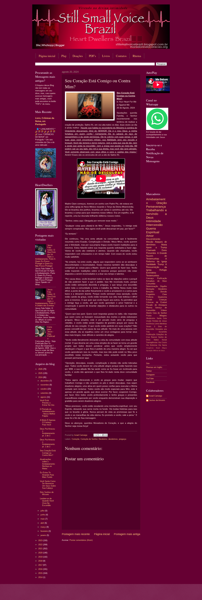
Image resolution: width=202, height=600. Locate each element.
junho (43, 515)
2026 (40, 369)
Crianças (163, 300)
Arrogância (149, 348)
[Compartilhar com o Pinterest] (106, 435)
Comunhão (150, 284)
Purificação (162, 278)
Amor (150, 235)
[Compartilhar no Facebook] (103, 435)
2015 (40, 573)
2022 (40, 544)
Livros (106, 56)
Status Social (160, 340)
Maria (164, 244)
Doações (78, 56)
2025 (40, 373)
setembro (45, 393)
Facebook (150, 382)
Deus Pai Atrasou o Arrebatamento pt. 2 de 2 (47, 432)
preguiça (122, 439)
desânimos (113, 439)
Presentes (151, 253)
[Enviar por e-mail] (94, 435)
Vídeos (164, 310)
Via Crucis (162, 342)
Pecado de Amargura (156, 305)
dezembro (45, 381)
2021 (40, 548)
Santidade (151, 264)
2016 (40, 569)
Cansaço (150, 278)
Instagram (150, 375)
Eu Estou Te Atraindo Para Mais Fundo (47, 474)
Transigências (151, 342)
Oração (161, 203)
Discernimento (153, 239)
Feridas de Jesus (159, 321)
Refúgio (163, 270)
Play (64, 56)
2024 (40, 377)
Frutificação (150, 334)
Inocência (150, 324)
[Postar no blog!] (97, 435)
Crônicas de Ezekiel (156, 302)
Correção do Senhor (89, 439)
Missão (149, 242)
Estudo (149, 300)
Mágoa (164, 348)
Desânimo (103, 439)
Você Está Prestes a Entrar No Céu (47, 402)
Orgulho (163, 286)
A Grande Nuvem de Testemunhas (156, 256)
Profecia (149, 297)
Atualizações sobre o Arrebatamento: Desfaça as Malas (47, 464)
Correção (75, 439)
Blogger (125, 594)
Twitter (149, 371)
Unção (148, 321)
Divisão (163, 292)
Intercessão (154, 224)
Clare (164, 294)
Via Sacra (162, 345)
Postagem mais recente (76, 534)
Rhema (137, 56)
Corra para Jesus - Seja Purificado (51, 333)
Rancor (154, 337)
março (43, 527)
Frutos (149, 316)
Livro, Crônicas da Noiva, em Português (44, 121)
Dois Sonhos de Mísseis (47, 493)
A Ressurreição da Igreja (156, 267)
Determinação (152, 286)
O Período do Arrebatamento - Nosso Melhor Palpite (47, 412)
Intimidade (153, 221)
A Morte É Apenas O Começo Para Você (47, 422)
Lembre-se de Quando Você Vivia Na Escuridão (47, 501)
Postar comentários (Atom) (81, 540)
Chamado (151, 250)
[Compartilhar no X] (100, 435)
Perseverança (156, 206)
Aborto (149, 313)
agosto (44, 397)
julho (43, 511)
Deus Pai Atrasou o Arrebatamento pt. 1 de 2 (47, 443)
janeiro (44, 535)
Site (148, 363)
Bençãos (150, 292)
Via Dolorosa (151, 345)
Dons (164, 250)
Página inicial (47, 56)
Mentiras (163, 324)
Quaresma (162, 297)
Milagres (163, 316)
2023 (40, 540)
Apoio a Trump (156, 247)
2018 (40, 561)
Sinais (148, 326)
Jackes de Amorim (157, 400)
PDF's (92, 56)
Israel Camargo (155, 396)
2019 (40, 557)
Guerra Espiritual (152, 230)
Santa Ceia (162, 318)
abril (43, 523)
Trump (160, 264)
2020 (40, 553)
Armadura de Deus (156, 281)
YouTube (150, 378)
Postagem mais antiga (127, 534)
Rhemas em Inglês (154, 367)
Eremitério (151, 272)
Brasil (158, 348)
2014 (40, 577)
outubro (44, 389)
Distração (150, 289)
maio (43, 519)
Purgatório (150, 294)
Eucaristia (163, 332)
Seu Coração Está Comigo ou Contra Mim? (48, 452)
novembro (45, 385)
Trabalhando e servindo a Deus (156, 213)
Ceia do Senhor (160, 313)
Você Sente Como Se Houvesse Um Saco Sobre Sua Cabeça (48, 484)
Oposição (149, 350)
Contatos (121, 56)
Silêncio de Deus (159, 350)
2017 (40, 565)
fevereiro (45, 531)
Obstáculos (150, 318)
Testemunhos (152, 275)
